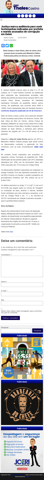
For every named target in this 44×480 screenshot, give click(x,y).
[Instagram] (22, 15)
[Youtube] (30, 15)
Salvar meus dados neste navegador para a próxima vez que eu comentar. (21, 311)
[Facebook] (18, 15)
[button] (4, 15)
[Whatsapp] (34, 15)
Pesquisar (4, 327)
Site (2, 300)
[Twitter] (26, 15)
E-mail (4, 291)
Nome (4, 281)
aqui (11, 232)
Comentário (6, 254)
